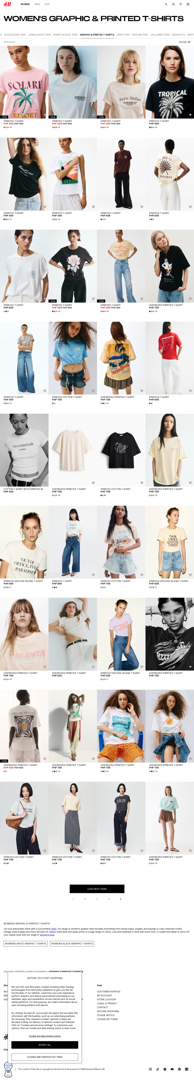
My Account (104, 995)
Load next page (97, 889)
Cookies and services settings (45, 1057)
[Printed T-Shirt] (24, 82)
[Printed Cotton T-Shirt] (72, 358)
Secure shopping (108, 1011)
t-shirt (53, 928)
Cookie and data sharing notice (45, 1036)
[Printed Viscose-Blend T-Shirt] (24, 542)
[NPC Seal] (8, 1069)
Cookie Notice (106, 1015)
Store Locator (106, 999)
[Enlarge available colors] (103, 219)
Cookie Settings (107, 1019)
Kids (47, 4)
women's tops (47, 934)
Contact (102, 1007)
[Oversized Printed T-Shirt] (72, 450)
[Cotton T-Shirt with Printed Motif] (24, 450)
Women (25, 4)
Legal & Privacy (107, 1003)
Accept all (45, 1045)
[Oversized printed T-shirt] (170, 266)
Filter (183, 42)
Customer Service (108, 991)
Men (37, 4)
